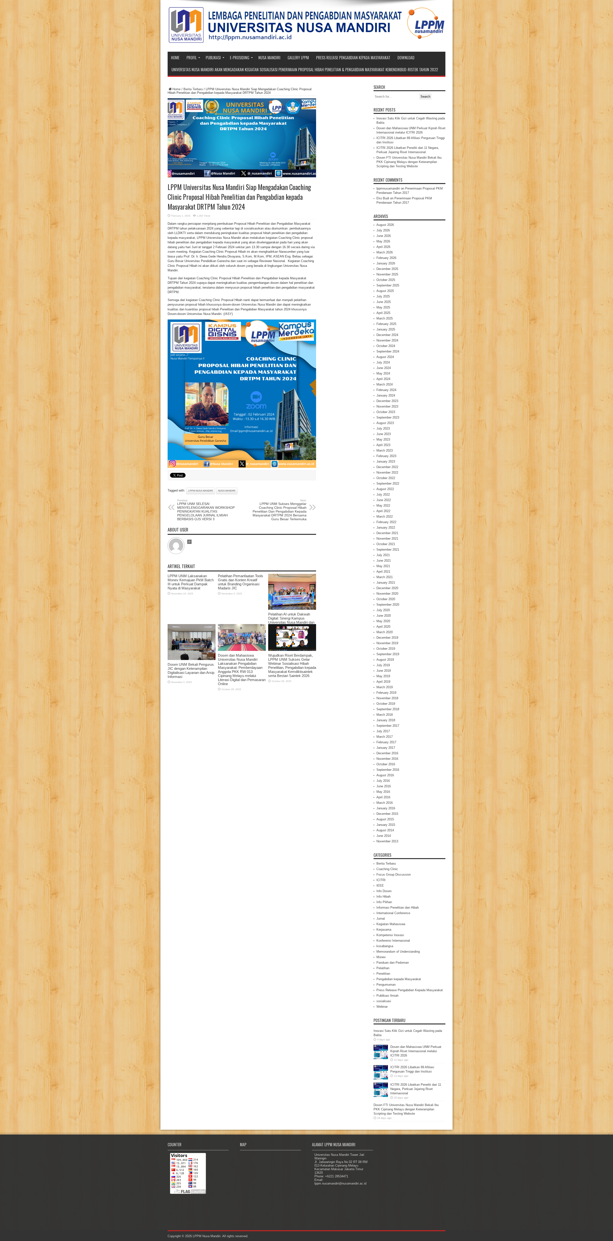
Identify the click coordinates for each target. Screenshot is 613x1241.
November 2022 (387, 472)
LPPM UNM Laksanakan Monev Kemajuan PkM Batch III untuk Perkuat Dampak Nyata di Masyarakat (191, 582)
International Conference (393, 913)
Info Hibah (383, 896)
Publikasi (213, 58)
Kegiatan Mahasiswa (390, 924)
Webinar (382, 1006)
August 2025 (385, 291)
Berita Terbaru (193, 89)
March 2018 (384, 714)
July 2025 (383, 296)
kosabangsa (384, 946)
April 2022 (383, 511)
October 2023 (385, 412)
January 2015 (385, 825)
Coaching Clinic (387, 869)
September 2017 (387, 725)
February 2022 (386, 522)
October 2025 (385, 280)
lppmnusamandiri (388, 188)
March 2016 (384, 803)
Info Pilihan (384, 902)
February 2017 (386, 742)
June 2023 (383, 434)
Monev (381, 957)
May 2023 (383, 439)
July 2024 (383, 362)
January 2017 (385, 747)
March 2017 (384, 736)
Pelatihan (382, 968)
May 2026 (383, 241)
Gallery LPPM (298, 58)
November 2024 (387, 340)
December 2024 (387, 335)
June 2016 (383, 786)
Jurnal (380, 918)
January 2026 (385, 263)
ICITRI (381, 880)
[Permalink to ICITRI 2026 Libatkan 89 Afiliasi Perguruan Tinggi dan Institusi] (381, 1078)
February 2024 (386, 390)
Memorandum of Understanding (398, 951)
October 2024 (385, 346)
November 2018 (387, 698)
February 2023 (386, 456)
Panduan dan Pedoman (392, 962)
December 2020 (387, 588)
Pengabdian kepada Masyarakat (398, 979)
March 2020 (384, 632)
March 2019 (384, 687)
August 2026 (385, 225)
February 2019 (386, 692)
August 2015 (385, 819)
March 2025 (384, 318)
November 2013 (387, 841)
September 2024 (387, 351)
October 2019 (385, 648)
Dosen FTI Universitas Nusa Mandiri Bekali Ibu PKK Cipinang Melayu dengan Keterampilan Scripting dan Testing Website (409, 162)
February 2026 (386, 258)
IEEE (380, 885)
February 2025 (386, 324)
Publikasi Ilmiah (387, 995)
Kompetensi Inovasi (390, 935)
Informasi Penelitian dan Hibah (397, 907)
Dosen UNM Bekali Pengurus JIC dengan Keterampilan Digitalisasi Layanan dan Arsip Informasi (191, 670)
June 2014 (383, 836)
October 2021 (385, 544)
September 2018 (387, 709)
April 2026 (383, 247)
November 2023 (387, 406)
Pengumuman (386, 984)
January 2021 (385, 582)
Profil (192, 58)
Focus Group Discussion (393, 874)
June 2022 (383, 500)
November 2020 (387, 593)
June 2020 (383, 615)
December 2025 (387, 269)
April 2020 (383, 626)
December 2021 (387, 533)
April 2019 (383, 681)
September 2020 (387, 604)
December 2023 (387, 401)
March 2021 (384, 577)
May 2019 (383, 676)
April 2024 (383, 379)
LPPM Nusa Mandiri (200, 490)
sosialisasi (383, 1001)
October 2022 (385, 478)
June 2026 (383, 236)
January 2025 (385, 329)
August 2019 (385, 659)
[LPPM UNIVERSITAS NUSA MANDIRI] (306, 39)
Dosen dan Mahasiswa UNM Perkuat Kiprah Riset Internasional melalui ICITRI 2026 (415, 1051)
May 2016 (383, 792)
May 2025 (383, 307)
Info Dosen (384, 891)
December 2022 (387, 467)
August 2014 (385, 830)
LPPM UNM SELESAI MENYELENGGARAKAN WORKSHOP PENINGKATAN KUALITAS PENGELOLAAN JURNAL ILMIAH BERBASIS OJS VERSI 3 (206, 510)
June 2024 (383, 368)
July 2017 (383, 731)
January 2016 (385, 808)
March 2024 (384, 384)
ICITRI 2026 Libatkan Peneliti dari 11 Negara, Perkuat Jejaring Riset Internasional (415, 1089)
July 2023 (383, 428)
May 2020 (383, 621)
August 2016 (385, 775)
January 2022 (385, 527)
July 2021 (383, 555)
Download (405, 58)
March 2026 (384, 252)
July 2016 (383, 781)
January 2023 (385, 461)
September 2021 (387, 549)
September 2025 (387, 285)
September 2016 (387, 769)
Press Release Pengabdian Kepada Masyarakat (353, 58)
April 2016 (383, 797)
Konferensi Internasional (393, 940)
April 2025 (383, 313)
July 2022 (383, 494)
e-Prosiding (239, 58)
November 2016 (387, 758)
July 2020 (383, 610)
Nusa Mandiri (269, 58)
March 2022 (384, 516)
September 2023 (387, 417)
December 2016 (387, 753)
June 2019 (383, 670)
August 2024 (385, 357)
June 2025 (383, 302)
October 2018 (385, 703)
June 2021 (383, 560)
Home (175, 58)
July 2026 (383, 230)
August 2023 (385, 423)
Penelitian (383, 973)
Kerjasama (383, 929)
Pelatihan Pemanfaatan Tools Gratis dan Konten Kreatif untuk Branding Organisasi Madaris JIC (240, 582)
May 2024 (383, 373)
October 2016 (385, 764)
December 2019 (387, 637)
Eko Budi (382, 198)
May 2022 (383, 505)
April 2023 (383, 445)
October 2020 (385, 599)
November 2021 (387, 538)
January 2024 (385, 395)
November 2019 (387, 643)
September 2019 (387, 654)
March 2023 (384, 450)
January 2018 (385, 720)
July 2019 (383, 665)
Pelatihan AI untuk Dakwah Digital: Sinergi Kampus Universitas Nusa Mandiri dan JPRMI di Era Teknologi (291, 620)
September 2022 (387, 483)
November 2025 (387, 274)
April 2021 (383, 571)
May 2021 (383, 566)
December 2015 (387, 814)
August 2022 (385, 489)
